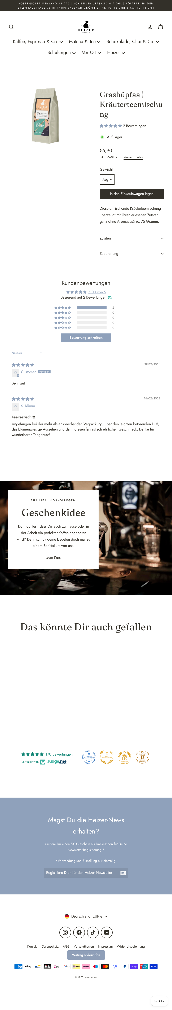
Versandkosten (133, 157)
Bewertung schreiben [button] (86, 337)
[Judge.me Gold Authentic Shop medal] (106, 757)
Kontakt (32, 946)
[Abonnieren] (123, 873)
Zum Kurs (53, 557)
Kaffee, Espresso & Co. (36, 41)
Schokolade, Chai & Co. (131, 41)
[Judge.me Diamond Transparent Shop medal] (89, 757)
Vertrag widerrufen (86, 955)
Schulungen (59, 52)
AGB (66, 946)
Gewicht (106, 169)
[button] (111, 126)
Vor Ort (90, 52)
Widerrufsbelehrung (131, 946)
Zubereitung (109, 253)
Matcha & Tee (83, 41)
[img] (23, 365)
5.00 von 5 (97, 292)
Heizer (114, 52)
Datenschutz (50, 946)
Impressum (105, 946)
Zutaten (105, 238)
